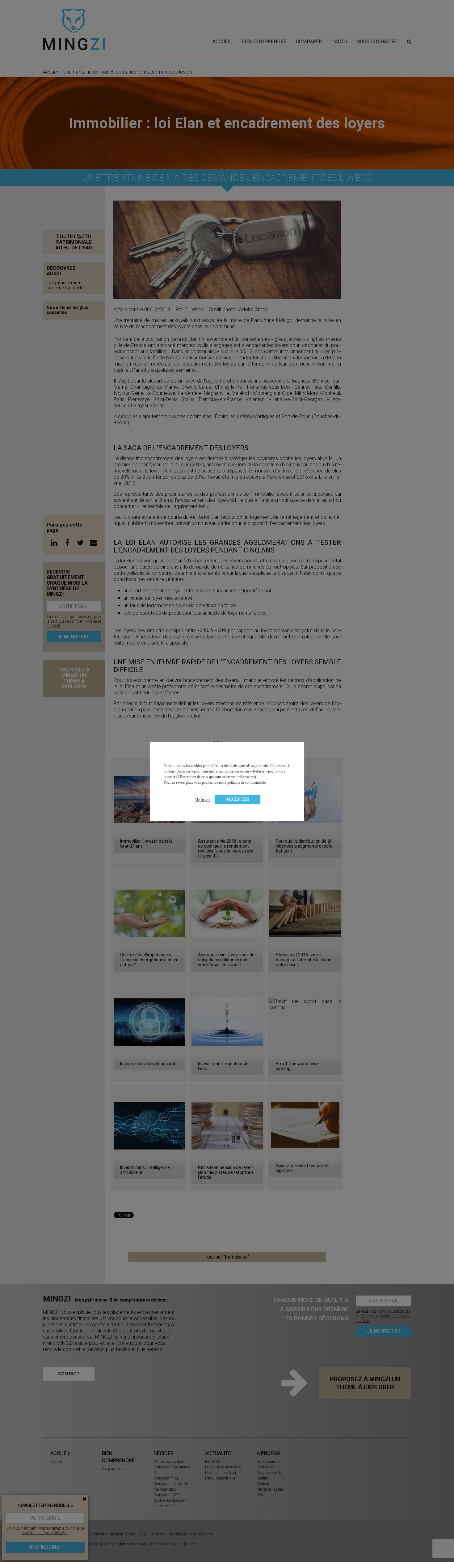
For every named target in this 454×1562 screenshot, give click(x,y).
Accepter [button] (237, 799)
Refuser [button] (202, 799)
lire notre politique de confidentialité (239, 782)
